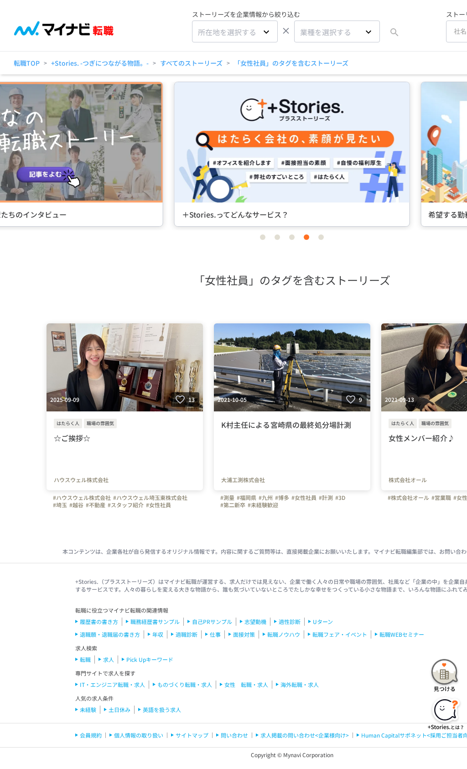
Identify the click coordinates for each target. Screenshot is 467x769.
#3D (340, 497)
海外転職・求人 (299, 684)
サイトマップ (192, 735)
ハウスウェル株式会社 (81, 479)
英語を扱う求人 (162, 709)
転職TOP (27, 63)
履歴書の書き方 (99, 621)
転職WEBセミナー (401, 634)
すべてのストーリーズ (191, 63)
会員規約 (91, 735)
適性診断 (290, 621)
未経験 (88, 709)
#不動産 (95, 505)
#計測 (326, 497)
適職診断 (186, 634)
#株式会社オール (408, 497)
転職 (85, 659)
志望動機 (255, 621)
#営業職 (441, 497)
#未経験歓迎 (263, 505)
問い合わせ (234, 735)
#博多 (282, 497)
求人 (108, 659)
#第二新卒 (232, 505)
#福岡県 (246, 497)
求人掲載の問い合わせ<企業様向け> (304, 735)
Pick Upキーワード (149, 659)
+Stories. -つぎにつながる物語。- (100, 63)
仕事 (215, 634)
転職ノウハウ (283, 634)
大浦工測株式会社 (243, 479)
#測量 (227, 497)
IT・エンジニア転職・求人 (112, 684)
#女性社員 (158, 505)
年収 (157, 634)
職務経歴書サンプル (155, 621)
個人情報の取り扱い (138, 735)
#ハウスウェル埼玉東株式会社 (150, 497)
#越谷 (76, 505)
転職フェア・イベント (339, 634)
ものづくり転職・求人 (184, 684)
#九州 (266, 497)
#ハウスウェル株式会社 (82, 497)
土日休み (119, 709)
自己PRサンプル (212, 621)
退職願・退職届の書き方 (110, 634)
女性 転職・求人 (246, 684)
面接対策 (244, 634)
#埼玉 (60, 505)
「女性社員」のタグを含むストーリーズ (291, 63)
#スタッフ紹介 (126, 505)
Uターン (323, 621)
